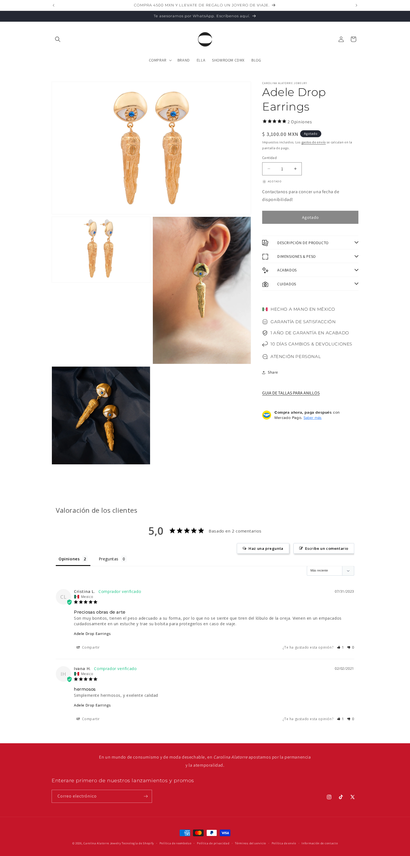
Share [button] (273, 372)
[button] (58, 39)
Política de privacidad (213, 843)
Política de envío (284, 843)
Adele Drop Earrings (92, 633)
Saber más (312, 417)
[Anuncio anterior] (53, 5)
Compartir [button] (90, 647)
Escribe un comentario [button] (326, 548)
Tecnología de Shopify (138, 843)
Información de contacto (320, 843)
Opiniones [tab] (69, 558)
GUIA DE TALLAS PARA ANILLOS (291, 393)
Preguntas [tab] (109, 558)
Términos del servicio (250, 843)
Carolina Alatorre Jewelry (102, 843)
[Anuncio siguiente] (356, 5)
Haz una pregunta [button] (266, 548)
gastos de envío (314, 142)
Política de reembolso (176, 843)
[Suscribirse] (145, 796)
